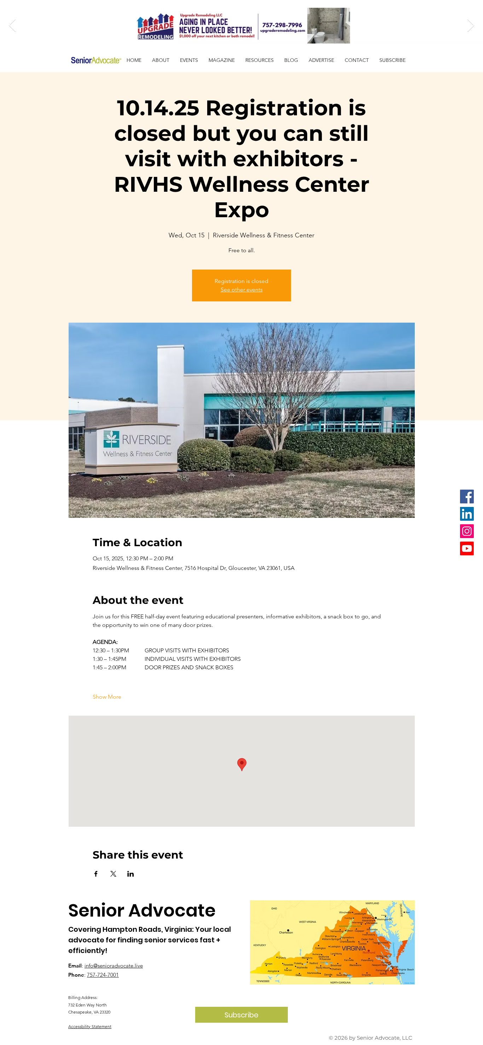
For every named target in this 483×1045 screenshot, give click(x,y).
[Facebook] (467, 496)
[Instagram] (467, 531)
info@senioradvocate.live (114, 965)
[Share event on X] (113, 874)
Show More (107, 696)
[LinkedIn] (467, 514)
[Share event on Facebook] (96, 874)
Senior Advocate (142, 910)
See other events (242, 289)
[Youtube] (467, 548)
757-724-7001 (103, 974)
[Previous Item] (12, 26)
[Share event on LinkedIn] (130, 874)
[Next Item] (471, 26)
